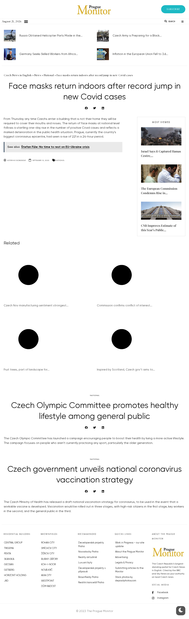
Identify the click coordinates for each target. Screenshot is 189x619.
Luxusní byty (85, 562)
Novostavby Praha (88, 552)
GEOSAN (8, 564)
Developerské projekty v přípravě (92, 570)
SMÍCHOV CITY (49, 548)
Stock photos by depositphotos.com (125, 579)
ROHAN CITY (47, 543)
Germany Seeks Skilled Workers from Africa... (48, 54)
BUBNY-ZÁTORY (49, 559)
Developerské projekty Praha (91, 545)
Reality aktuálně (87, 557)
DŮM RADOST (48, 586)
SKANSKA (9, 559)
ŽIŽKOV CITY (47, 553)
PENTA (7, 553)
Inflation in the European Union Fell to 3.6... (140, 54)
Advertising (121, 557)
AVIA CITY (46, 575)
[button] (173, 9)
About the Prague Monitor (129, 552)
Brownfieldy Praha (88, 577)
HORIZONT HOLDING (15, 575)
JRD (6, 581)
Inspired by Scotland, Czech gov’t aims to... (126, 369)
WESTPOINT (47, 581)
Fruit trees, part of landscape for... (26, 369)
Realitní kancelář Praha (91, 582)
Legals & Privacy (124, 562)
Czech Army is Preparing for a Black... (137, 35)
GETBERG (9, 570)
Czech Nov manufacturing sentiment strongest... (36, 305)
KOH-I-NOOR (48, 564)
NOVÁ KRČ (46, 570)
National (60, 160)
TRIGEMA (9, 548)
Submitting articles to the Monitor (129, 570)
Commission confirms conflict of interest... (124, 305)
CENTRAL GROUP (13, 543)
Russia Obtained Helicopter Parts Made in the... (51, 35)
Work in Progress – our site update (129, 545)
